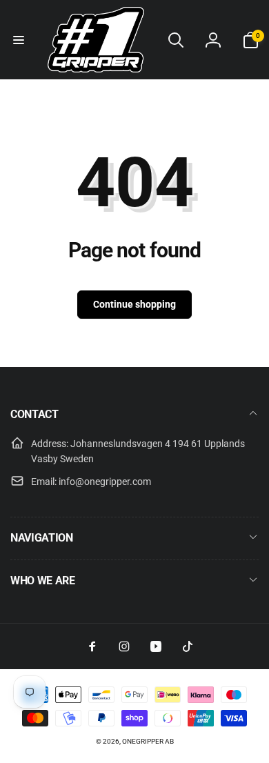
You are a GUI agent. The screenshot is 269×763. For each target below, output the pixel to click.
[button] (18, 40)
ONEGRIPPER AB (148, 741)
